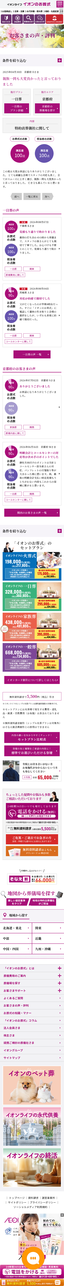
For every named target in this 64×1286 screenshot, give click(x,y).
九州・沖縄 (43, 949)
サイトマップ (12, 1058)
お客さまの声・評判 (16, 1005)
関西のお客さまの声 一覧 (32, 512)
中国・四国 (11, 949)
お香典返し (7, 11)
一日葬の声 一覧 (32, 354)
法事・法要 (19, 11)
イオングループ (13, 1050)
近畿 (38, 938)
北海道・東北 (12, 928)
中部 (6, 938)
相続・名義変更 (52, 11)
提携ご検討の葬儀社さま (19, 1043)
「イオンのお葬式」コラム (20, 1020)
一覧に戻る (32, 196)
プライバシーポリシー (43, 1202)
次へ (47, 196)
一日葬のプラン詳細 (16, 108)
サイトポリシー (17, 1202)
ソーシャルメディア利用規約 (30, 1207)
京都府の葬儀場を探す (47, 108)
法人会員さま (12, 1028)
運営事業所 (48, 1198)
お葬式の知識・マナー (18, 1013)
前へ (16, 196)
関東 (38, 928)
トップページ (17, 1198)
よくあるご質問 (13, 998)
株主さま (9, 1035)
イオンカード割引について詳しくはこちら (32, 680)
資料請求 (33, 1198)
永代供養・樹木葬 (35, 11)
